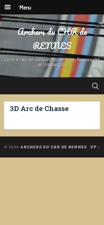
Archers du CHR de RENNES (52, 39)
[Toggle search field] (95, 85)
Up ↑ (95, 147)
